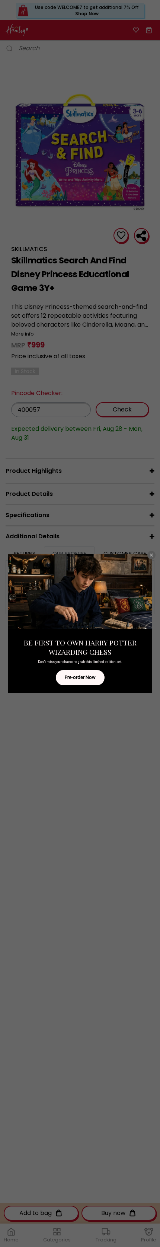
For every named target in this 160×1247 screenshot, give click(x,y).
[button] (151, 555)
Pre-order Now (80, 677)
